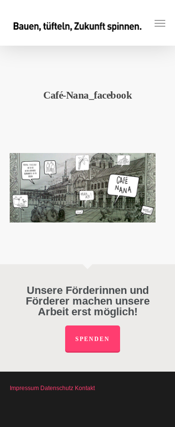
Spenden (92, 339)
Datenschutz (56, 388)
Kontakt (85, 388)
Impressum (24, 388)
